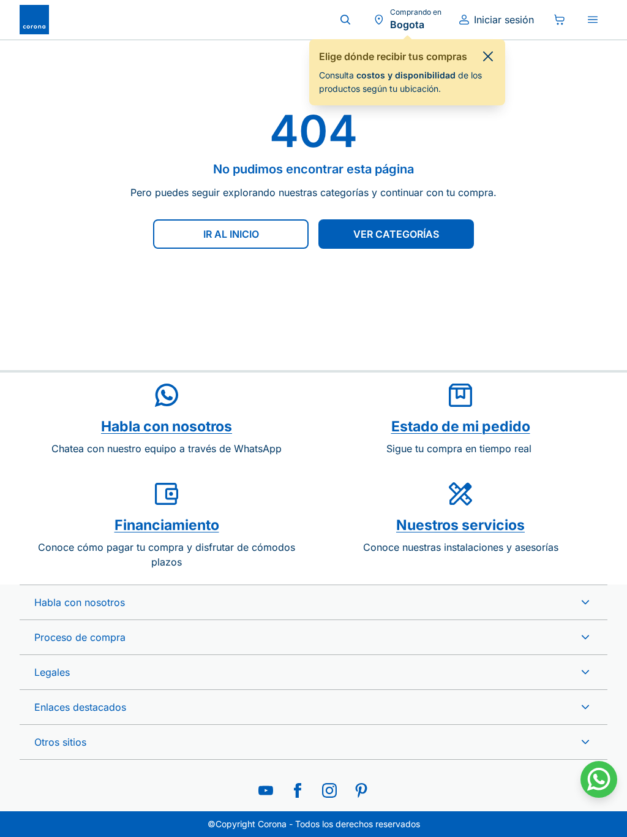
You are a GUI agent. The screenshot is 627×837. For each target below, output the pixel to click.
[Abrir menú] (592, 19)
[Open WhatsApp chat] (598, 779)
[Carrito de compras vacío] (560, 19)
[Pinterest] (361, 790)
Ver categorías (396, 234)
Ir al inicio (231, 234)
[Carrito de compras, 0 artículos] (560, 19)
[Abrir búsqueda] (345, 19)
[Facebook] (298, 790)
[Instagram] (329, 790)
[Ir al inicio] (34, 19)
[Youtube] (266, 790)
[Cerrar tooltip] (488, 56)
